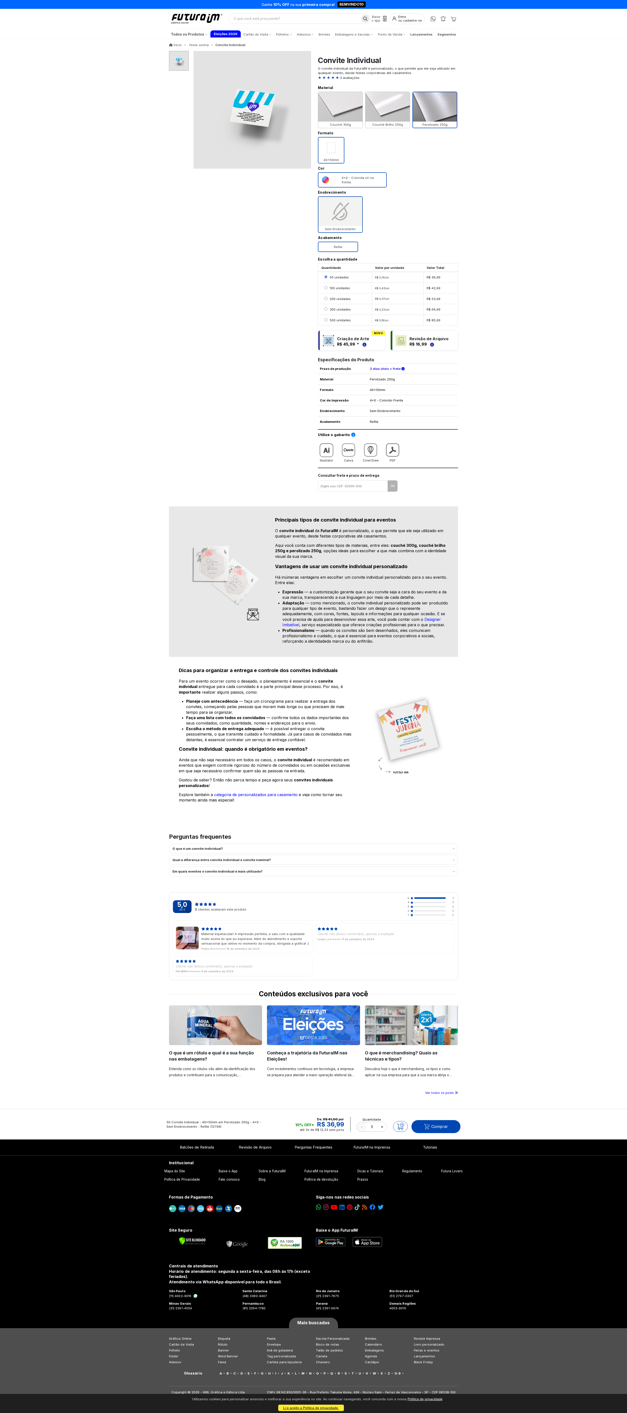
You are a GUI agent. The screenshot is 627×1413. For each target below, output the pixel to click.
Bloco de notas (327, 1344)
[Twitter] (381, 1207)
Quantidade (371, 1119)
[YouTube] (334, 1207)
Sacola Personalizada (333, 1338)
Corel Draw (371, 460)
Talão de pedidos (329, 1350)
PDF (393, 460)
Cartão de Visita (181, 1344)
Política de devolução (321, 1179)
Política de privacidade (425, 1399)
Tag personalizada (281, 1356)
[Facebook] (372, 1207)
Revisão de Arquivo (255, 1147)
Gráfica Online (180, 1338)
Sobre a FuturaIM (272, 1171)
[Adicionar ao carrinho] (400, 1126)
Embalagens (374, 1350)
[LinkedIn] (342, 1207)
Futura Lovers (452, 1171)
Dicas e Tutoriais (370, 1171)
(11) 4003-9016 (180, 1296)
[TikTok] (357, 1207)
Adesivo (175, 1362)
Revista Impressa (427, 1338)
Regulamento (412, 1171)
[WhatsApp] (433, 18)
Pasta (271, 1338)
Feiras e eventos (426, 1350)
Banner (223, 1350)
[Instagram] (325, 1207)
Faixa (222, 1362)
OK (392, 486)
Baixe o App (228, 1171)
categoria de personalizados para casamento (256, 794)
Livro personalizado (429, 1344)
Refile (338, 247)
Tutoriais (430, 1147)
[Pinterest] (349, 1207)
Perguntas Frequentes (313, 1147)
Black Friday (423, 1362)
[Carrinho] (453, 18)
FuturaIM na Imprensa (371, 1147)
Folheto (174, 1350)
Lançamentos (424, 1356)
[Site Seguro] (237, 1243)
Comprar (439, 1126)
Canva (348, 460)
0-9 (398, 1373)
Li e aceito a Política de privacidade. (311, 1408)
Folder (173, 1356)
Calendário (373, 1344)
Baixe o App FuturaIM (337, 1230)
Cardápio (372, 1362)
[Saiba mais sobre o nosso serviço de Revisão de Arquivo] (431, 344)
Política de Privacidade (182, 1179)
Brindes (370, 1338)
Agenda (371, 1356)
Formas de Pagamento (191, 1197)
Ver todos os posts (440, 1093)
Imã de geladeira (280, 1350)
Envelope (274, 1344)
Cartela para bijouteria (284, 1362)
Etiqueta (224, 1338)
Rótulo (223, 1344)
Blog (262, 1179)
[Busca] (365, 19)
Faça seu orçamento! (371, 4)
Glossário (193, 1373)
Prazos (362, 1179)
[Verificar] (192, 1241)
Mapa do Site (174, 1171)
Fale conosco (229, 1179)
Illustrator (326, 460)
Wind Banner (228, 1356)
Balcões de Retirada (197, 1147)
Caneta (321, 1356)
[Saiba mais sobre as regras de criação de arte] (363, 344)
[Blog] (364, 1207)
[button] (388, 77)
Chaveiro (323, 1362)
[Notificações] (443, 18)
